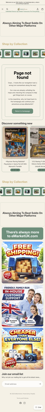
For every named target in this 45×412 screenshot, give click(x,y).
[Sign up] (40, 384)
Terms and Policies (22, 398)
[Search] (7, 9)
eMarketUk (18, 394)
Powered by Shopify (29, 394)
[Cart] (42, 9)
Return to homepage (22, 111)
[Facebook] (20, 403)
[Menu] (2, 9)
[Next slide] (40, 149)
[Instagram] (24, 403)
